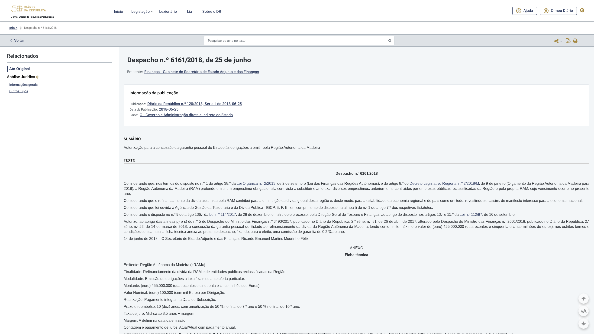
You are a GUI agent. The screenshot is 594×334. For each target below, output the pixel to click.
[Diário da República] (28, 10)
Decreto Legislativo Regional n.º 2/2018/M (444, 183)
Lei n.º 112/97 (471, 214)
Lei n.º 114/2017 (222, 214)
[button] (28, 9)
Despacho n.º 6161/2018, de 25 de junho (189, 60)
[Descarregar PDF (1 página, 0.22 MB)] (568, 41)
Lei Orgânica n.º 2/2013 (256, 183)
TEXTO (130, 160)
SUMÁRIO (132, 139)
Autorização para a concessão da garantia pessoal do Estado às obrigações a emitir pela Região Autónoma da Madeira (222, 148)
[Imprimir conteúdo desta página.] (575, 41)
